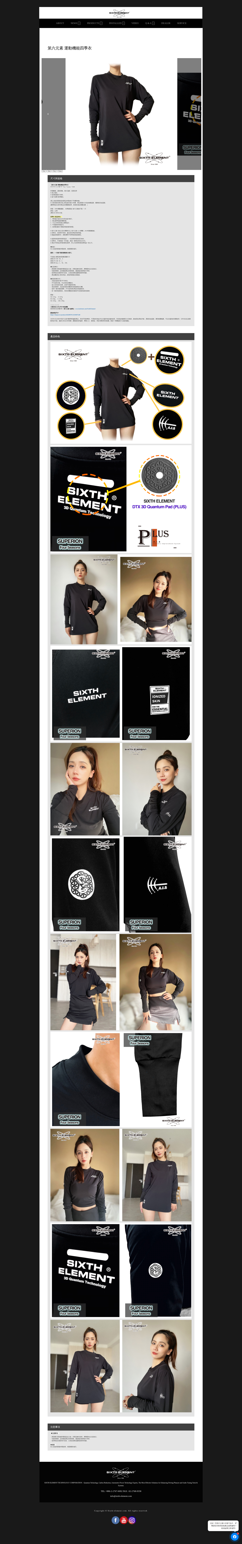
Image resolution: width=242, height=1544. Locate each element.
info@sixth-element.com (121, 1496)
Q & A (148, 23)
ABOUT (60, 23)
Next (49, 171)
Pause (60, 171)
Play (54, 171)
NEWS (74, 23)
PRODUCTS (93, 23)
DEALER (165, 23)
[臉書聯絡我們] (235, 1537)
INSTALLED (115, 23)
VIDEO (135, 23)
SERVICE (182, 23)
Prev (44, 171)
